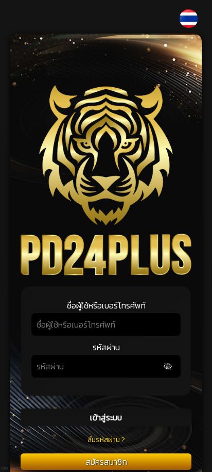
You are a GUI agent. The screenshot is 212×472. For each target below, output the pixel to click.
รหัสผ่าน (106, 347)
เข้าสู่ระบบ (106, 417)
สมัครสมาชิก (106, 461)
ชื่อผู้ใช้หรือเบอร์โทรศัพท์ (106, 305)
